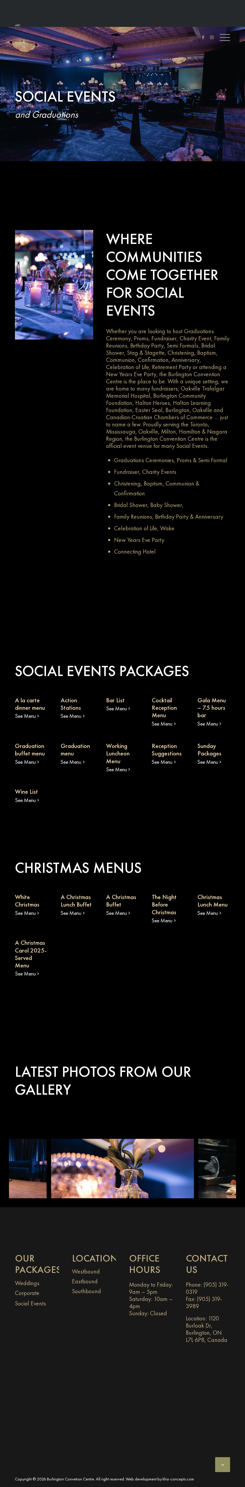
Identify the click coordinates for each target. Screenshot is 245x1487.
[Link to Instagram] (209, 37)
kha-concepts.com (178, 1479)
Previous (22, 1158)
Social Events (30, 1303)
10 (144, 1192)
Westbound (86, 1271)
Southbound (86, 1291)
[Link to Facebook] (200, 37)
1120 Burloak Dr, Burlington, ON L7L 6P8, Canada (206, 1329)
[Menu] (222, 37)
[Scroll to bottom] (222, 1464)
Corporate (27, 1293)
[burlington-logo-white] (17, 25)
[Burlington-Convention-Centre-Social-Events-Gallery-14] (187, 1191)
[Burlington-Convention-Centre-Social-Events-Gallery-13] (40, 1191)
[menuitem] (222, 37)
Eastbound (85, 1281)
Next (223, 1158)
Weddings (27, 1283)
